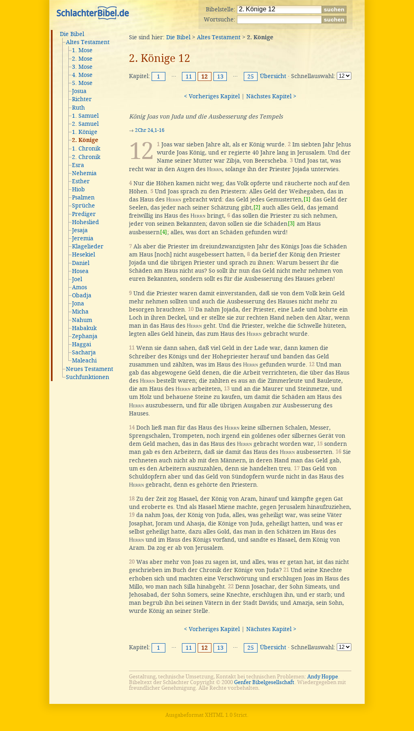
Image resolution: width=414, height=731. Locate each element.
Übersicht (273, 76)
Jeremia (82, 238)
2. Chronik (86, 157)
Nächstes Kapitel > (271, 96)
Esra (78, 165)
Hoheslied (85, 222)
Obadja (81, 295)
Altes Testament (88, 42)
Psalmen (83, 197)
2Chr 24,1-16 (150, 130)
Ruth (78, 107)
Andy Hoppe (322, 677)
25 (250, 76)
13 (220, 76)
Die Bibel (72, 34)
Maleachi (84, 360)
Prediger (84, 214)
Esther (81, 181)
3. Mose (82, 67)
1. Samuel (85, 115)
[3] (291, 223)
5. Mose (82, 83)
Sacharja (84, 352)
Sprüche (83, 205)
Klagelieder (88, 246)
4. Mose (82, 75)
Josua (79, 91)
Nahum (82, 320)
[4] (163, 232)
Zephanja (84, 336)
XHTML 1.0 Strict (226, 715)
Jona (78, 303)
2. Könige (85, 140)
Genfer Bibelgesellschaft (264, 682)
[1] (307, 199)
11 (189, 76)
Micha (80, 311)
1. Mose (82, 50)
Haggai (81, 344)
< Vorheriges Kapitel (212, 96)
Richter (82, 99)
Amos (79, 287)
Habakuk (84, 328)
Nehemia (84, 173)
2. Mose (82, 58)
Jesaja (80, 230)
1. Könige (84, 132)
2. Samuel (85, 124)
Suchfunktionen (87, 377)
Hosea (80, 271)
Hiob (78, 189)
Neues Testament (89, 369)
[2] (256, 207)
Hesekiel (83, 254)
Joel (77, 279)
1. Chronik (86, 148)
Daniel (80, 263)
